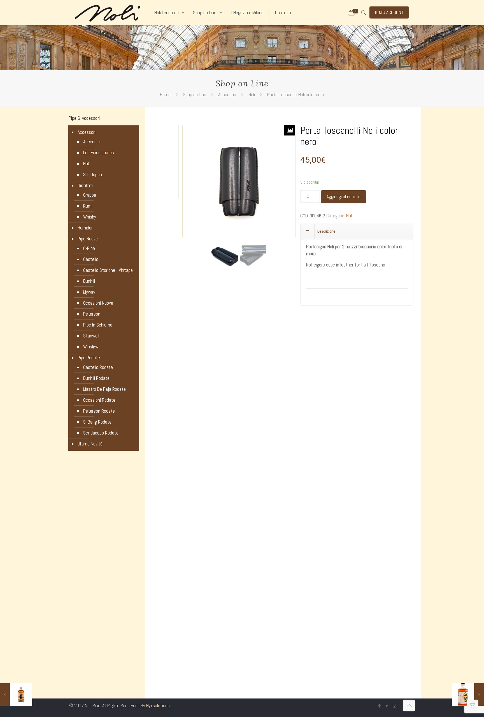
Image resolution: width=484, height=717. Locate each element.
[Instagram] (394, 705)
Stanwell (91, 336)
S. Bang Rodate (97, 422)
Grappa (89, 195)
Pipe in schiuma (97, 325)
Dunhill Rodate (96, 378)
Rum (87, 206)
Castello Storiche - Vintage (108, 270)
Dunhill (89, 281)
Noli (251, 94)
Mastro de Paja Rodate (104, 389)
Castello (90, 259)
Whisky (89, 217)
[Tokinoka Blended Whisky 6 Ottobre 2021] (16, 694)
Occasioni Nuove (98, 303)
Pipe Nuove (88, 239)
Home (165, 94)
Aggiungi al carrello (343, 197)
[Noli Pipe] (107, 12)
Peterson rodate (99, 411)
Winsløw (90, 347)
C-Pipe (89, 248)
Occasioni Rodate (99, 400)
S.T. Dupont (93, 174)
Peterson (91, 314)
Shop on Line (194, 94)
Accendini (92, 142)
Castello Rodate (98, 367)
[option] (224, 255)
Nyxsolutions (158, 705)
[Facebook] (379, 705)
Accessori (227, 94)
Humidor (85, 228)
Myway (89, 292)
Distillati (85, 185)
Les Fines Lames (98, 153)
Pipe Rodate (89, 358)
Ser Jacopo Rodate (100, 433)
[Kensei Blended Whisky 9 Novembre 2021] (468, 694)
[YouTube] (387, 705)
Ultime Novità (90, 444)
